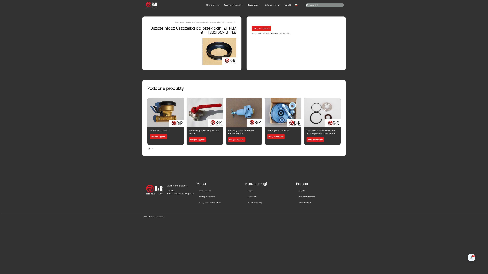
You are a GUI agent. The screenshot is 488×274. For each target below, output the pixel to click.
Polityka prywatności (307, 197)
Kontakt (287, 5)
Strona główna (212, 5)
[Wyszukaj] (325, 5)
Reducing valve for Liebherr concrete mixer (241, 132)
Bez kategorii (190, 22)
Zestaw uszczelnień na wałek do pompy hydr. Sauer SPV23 (321, 132)
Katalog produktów (232, 5)
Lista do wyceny (272, 5)
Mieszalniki (252, 197)
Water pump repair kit (278, 130)
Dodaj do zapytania (261, 28)
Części (250, 191)
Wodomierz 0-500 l (159, 130)
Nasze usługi (253, 5)
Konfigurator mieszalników (209, 202)
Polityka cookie (305, 202)
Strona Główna (205, 191)
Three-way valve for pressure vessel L (204, 132)
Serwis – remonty (255, 202)
